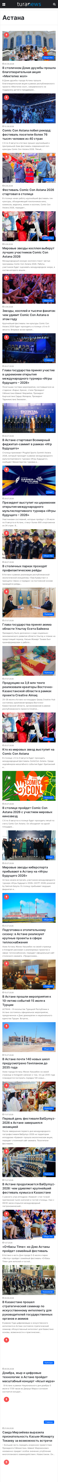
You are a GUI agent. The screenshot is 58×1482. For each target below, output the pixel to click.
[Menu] (3, 5)
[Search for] (54, 5)
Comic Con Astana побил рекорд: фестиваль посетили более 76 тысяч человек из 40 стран (26, 134)
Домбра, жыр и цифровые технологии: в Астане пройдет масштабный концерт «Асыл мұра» (28, 1377)
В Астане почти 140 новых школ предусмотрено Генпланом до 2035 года (26, 1063)
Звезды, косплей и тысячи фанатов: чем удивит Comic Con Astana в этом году (29, 315)
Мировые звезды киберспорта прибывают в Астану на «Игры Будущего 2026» (25, 871)
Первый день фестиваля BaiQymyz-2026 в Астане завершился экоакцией (28, 1123)
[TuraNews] (29, 4)
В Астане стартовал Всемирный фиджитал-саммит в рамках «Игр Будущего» (27, 444)
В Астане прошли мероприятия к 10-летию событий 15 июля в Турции (26, 1001)
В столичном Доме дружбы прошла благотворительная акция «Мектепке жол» (29, 72)
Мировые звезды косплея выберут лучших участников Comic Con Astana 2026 (28, 252)
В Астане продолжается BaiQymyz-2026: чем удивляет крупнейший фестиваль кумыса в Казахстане (28, 1188)
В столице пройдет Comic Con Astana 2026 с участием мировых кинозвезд (27, 812)
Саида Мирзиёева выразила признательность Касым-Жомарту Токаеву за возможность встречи (28, 1436)
